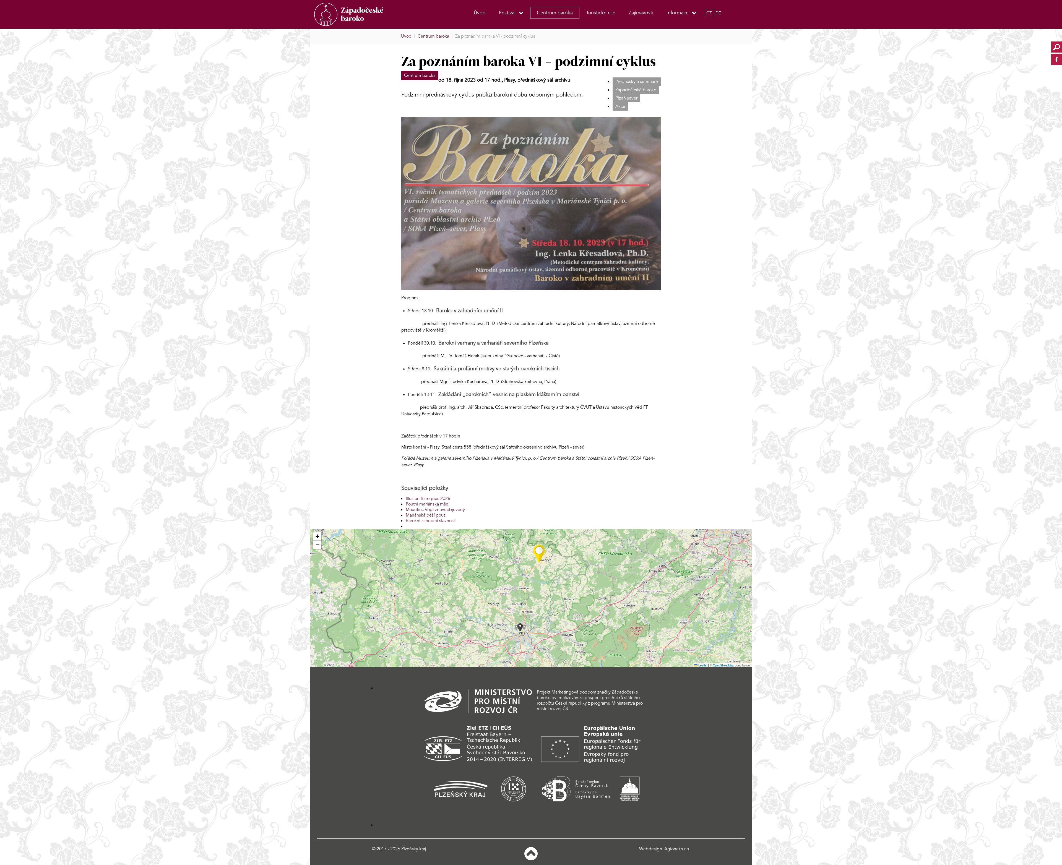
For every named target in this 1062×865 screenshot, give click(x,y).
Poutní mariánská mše (427, 504)
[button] (539, 554)
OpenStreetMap (723, 665)
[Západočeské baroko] (359, 14)
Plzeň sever (626, 98)
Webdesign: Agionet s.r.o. (664, 849)
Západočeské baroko (635, 90)
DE (718, 13)
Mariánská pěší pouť (425, 515)
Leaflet (702, 665)
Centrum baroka (420, 75)
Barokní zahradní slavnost (430, 521)
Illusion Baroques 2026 (428, 499)
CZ (709, 13)
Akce (620, 106)
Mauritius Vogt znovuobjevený (435, 510)
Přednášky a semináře (636, 82)
